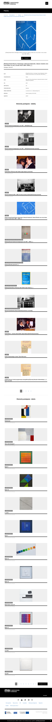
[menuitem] (45, 695)
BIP (20, 703)
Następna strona (42, 683)
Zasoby (19, 15)
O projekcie (25, 703)
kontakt (45, 695)
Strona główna (12, 15)
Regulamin (41, 703)
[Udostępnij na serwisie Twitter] (11, 67)
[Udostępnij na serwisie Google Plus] (9, 67)
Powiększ (26, 58)
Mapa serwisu (15, 703)
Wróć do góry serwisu (14, 705)
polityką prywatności (40, 720)
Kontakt (7, 705)
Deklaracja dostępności (33, 703)
